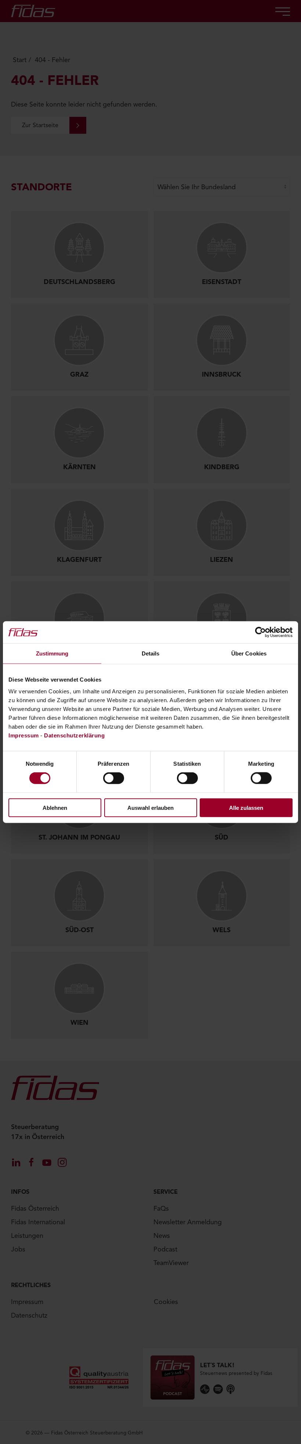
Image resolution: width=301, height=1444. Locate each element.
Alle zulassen (246, 807)
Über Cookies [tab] (248, 653)
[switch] (113, 778)
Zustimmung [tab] (52, 653)
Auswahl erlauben (150, 807)
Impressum (23, 735)
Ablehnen (55, 807)
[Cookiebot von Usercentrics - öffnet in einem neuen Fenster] (260, 632)
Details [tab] (151, 653)
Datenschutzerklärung (74, 735)
